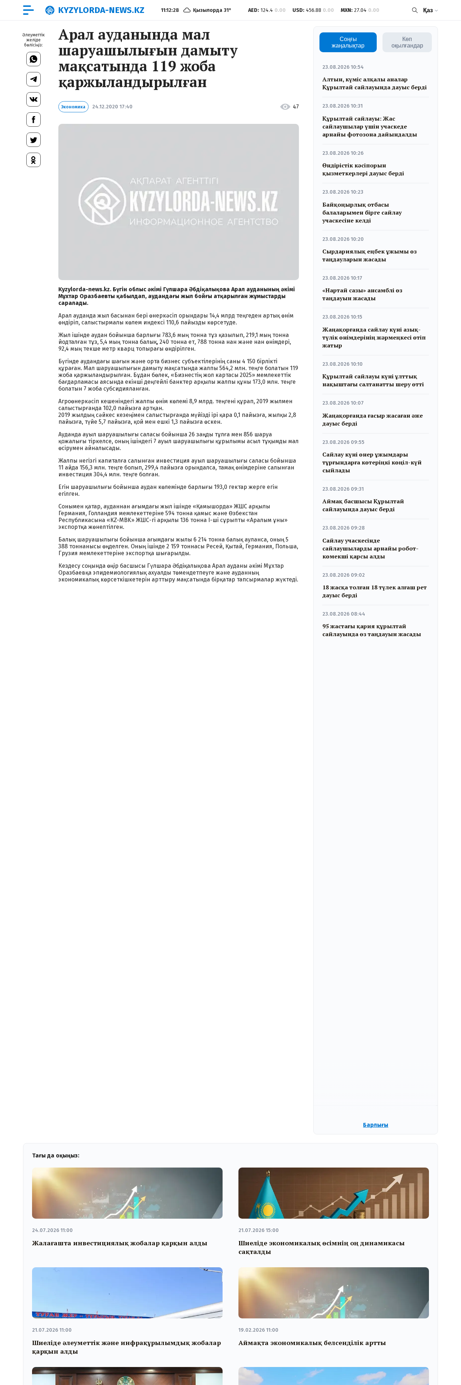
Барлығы (375, 1124)
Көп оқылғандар (407, 42)
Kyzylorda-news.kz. (84, 289)
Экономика (73, 106)
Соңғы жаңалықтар (348, 42)
